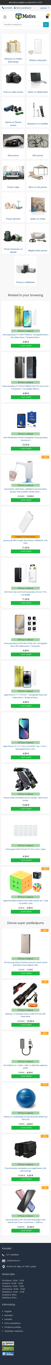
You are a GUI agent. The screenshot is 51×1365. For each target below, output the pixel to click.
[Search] (46, 24)
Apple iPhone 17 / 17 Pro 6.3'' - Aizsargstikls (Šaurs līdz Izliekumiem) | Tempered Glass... (25, 696)
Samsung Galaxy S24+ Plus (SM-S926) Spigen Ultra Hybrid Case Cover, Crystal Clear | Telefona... (26, 1221)
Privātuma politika (12, 1327)
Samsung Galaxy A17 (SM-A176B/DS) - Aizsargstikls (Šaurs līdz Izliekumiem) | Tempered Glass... (25, 336)
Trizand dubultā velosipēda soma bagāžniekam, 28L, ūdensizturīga (25, 1169)
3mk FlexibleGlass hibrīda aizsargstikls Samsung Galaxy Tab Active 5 (25, 438)
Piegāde (8, 1311)
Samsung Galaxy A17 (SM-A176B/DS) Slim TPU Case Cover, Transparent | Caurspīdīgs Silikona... (25, 387)
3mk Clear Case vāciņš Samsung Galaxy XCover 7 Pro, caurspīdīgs (25, 593)
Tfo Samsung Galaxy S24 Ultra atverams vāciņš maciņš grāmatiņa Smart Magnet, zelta (25, 963)
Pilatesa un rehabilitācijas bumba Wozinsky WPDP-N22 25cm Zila (25, 1118)
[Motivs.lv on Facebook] (8, 1354)
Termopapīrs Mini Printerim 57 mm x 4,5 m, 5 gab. (26, 849)
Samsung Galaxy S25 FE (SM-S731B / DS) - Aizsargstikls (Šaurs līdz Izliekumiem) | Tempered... (25, 644)
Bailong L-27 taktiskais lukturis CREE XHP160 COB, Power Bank (26, 1015)
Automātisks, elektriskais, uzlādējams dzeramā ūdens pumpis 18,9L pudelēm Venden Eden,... (25, 490)
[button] (44, 8)
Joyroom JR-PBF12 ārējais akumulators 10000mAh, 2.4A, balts (25, 541)
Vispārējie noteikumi (13, 1331)
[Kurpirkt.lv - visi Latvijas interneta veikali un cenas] (8, 1349)
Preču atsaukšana (12, 1323)
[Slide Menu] (5, 17)
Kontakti (8, 8)
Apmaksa (8, 1315)
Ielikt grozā (26, 346)
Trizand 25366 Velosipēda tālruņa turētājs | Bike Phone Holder (25, 799)
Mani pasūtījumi (23, 8)
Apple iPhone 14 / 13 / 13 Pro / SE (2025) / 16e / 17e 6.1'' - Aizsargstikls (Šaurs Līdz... (25, 747)
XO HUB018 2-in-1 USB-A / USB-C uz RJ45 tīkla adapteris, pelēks (25, 1066)
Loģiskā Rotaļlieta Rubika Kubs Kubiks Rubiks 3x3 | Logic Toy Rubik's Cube (25, 902)
